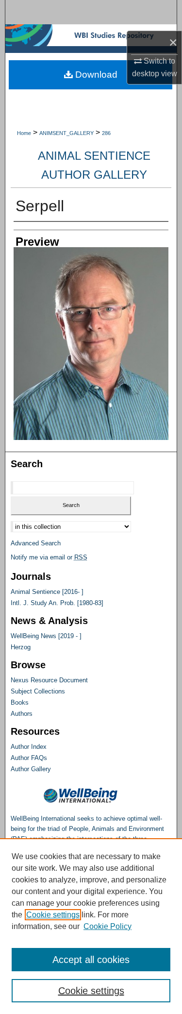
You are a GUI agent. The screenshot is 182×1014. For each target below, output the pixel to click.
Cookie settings (53, 915)
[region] (91, 926)
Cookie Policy (107, 926)
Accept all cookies (91, 959)
